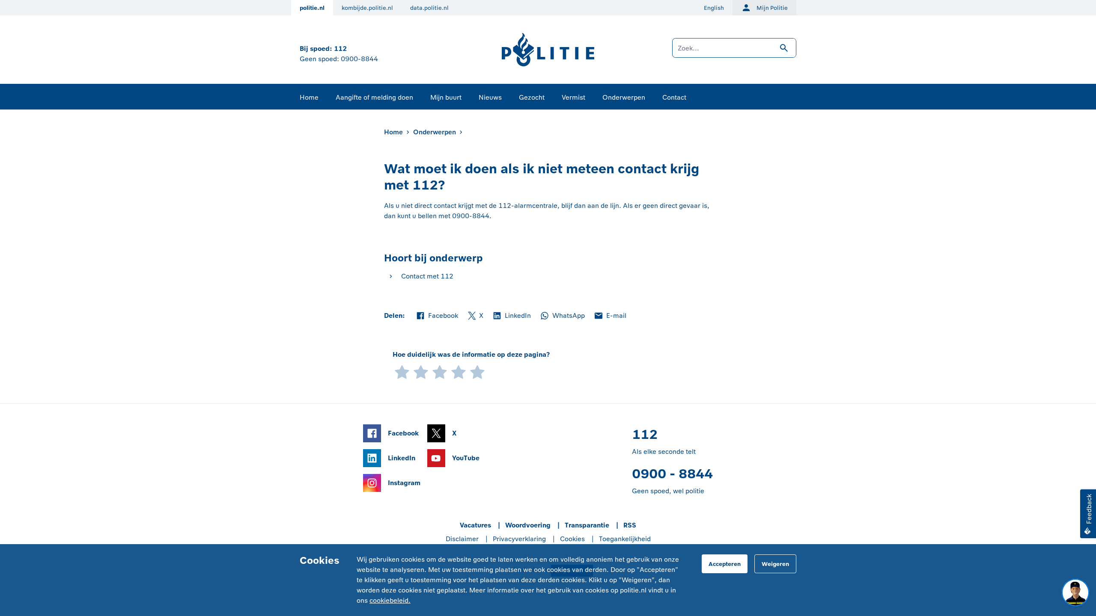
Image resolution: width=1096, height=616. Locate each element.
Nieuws (490, 97)
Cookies (572, 539)
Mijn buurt (446, 97)
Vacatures (475, 525)
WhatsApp (562, 316)
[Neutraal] (439, 371)
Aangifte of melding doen (374, 97)
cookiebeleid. (390, 600)
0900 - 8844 (672, 473)
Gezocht (532, 97)
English (714, 8)
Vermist (573, 97)
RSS (629, 525)
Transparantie (587, 525)
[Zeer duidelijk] (477, 371)
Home (309, 97)
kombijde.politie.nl (367, 8)
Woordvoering (528, 525)
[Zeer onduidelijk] (402, 371)
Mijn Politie (772, 8)
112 (340, 48)
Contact (674, 97)
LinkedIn (511, 316)
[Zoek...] (734, 52)
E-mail (609, 316)
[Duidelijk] (458, 371)
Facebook (436, 316)
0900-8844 (359, 59)
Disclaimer (462, 539)
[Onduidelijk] (420, 371)
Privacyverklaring (519, 539)
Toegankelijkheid (625, 539)
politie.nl (312, 8)
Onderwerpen (623, 97)
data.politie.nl (429, 8)
